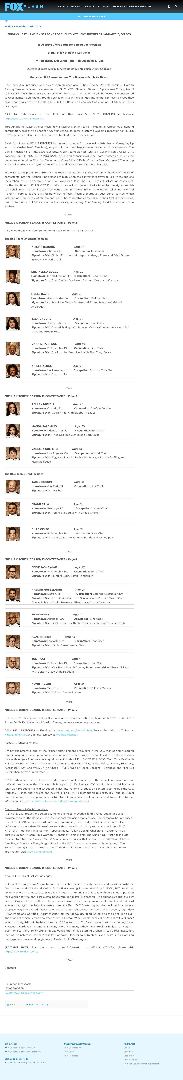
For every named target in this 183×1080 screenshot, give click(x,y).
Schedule (89, 6)
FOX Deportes (71, 1056)
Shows (62, 6)
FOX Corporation (72, 1048)
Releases (76, 6)
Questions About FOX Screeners (24, 1052)
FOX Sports (69, 1052)
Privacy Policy (130, 1060)
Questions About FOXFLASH (22, 1048)
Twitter (12, 1062)
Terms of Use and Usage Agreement (141, 1064)
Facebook (41, 1062)
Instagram (26, 1062)
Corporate (104, 6)
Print (13, 1004)
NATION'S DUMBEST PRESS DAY (132, 6)
